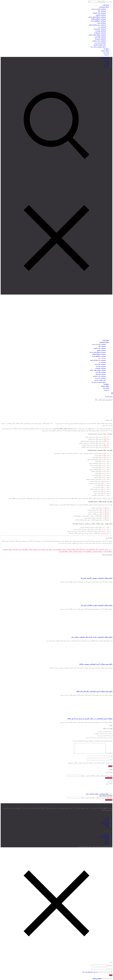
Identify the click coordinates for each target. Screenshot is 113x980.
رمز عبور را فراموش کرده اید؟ (90, 972)
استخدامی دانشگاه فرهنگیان (98, 18)
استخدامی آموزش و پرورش (98, 9)
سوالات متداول (105, 50)
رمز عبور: (109, 968)
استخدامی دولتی (101, 22)
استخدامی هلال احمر (100, 36)
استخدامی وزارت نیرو (100, 42)
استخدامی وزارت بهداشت (99, 40)
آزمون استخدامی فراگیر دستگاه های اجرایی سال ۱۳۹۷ (93, 549)
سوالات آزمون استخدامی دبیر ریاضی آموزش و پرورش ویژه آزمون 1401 (89, 718)
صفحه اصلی (106, 5)
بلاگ (108, 63)
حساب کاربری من (104, 835)
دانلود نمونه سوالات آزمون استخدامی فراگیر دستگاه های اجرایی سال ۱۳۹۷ (32, 549)
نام (111, 756)
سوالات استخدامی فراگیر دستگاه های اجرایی (70, 551)
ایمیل (110, 759)
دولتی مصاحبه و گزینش (100, 44)
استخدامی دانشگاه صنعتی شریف (97, 17)
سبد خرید (106, 839)
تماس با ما (106, 52)
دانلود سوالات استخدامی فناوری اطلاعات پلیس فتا (96, 605)
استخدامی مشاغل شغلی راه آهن (97, 34)
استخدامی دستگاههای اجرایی (98, 20)
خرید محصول (109, 777)
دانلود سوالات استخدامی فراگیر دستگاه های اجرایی (65, 549)
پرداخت (107, 841)
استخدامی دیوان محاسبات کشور (97, 24)
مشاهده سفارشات (104, 837)
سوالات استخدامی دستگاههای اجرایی (92, 551)
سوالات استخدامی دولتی (92, 793)
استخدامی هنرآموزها (100, 38)
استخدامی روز (102, 26)
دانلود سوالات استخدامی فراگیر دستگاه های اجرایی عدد (97, 775)
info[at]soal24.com (104, 58)
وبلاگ (107, 826)
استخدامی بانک (102, 11)
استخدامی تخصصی (101, 15)
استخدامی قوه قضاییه (100, 32)
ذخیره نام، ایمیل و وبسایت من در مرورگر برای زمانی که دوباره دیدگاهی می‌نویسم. (89, 763)
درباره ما (106, 54)
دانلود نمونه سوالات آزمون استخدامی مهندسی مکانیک (95, 664)
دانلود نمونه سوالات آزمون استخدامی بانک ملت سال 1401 (94, 691)
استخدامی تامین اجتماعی (99, 13)
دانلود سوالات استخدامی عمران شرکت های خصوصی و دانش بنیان (91, 637)
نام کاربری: (109, 965)
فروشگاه (106, 61)
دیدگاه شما (109, 753)
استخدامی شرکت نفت (100, 28)
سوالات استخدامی (104, 7)
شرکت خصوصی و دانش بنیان (98, 46)
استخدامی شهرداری (100, 30)
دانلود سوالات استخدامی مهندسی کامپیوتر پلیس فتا (96, 578)
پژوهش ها (106, 48)
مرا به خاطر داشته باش (104, 972)
